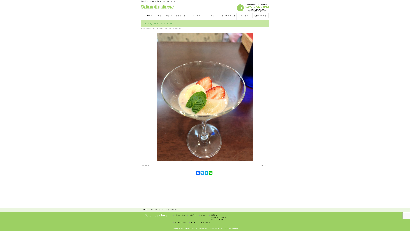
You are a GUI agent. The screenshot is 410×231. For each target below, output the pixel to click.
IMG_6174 (145, 165)
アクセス (194, 222)
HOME (145, 210)
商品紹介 (214, 215)
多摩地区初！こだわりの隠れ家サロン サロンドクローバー (204, 229)
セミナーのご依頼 (180, 222)
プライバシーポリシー (157, 210)
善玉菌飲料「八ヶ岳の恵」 (219, 217)
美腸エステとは (180, 215)
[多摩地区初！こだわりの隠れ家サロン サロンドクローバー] (157, 6)
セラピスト (193, 215)
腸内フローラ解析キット (218, 219)
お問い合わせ (205, 222)
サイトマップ (172, 210)
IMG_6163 (264, 165)
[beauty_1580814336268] (205, 97)
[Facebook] (198, 173)
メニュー (204, 215)
